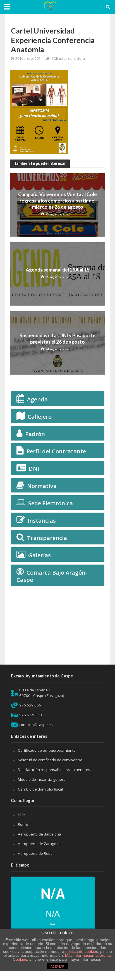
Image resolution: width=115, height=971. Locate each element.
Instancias (42, 520)
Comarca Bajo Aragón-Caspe (51, 576)
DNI (34, 468)
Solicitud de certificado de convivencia (50, 759)
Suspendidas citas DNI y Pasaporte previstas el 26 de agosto (57, 338)
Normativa (42, 486)
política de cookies (81, 951)
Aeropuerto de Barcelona (39, 834)
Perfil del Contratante (56, 451)
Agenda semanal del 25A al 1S (58, 270)
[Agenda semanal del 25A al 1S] (57, 273)
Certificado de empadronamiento (47, 750)
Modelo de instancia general (42, 779)
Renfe (23, 824)
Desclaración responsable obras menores (54, 769)
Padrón (35, 434)
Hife (21, 814)
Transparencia (47, 538)
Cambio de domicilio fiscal (40, 789)
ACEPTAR (57, 966)
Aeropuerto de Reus (35, 853)
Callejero (40, 416)
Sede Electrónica (50, 503)
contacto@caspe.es (36, 724)
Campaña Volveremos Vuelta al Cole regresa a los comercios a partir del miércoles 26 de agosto (57, 200)
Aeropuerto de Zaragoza (39, 843)
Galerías (39, 555)
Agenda (37, 399)
